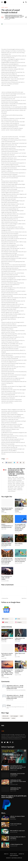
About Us (6, 853)
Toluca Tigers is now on (20, 654)
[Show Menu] (2, 2)
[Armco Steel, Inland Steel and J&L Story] (7, 538)
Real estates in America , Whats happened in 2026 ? (7, 509)
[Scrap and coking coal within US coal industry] (5, 838)
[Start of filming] (21, 538)
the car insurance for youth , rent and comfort (6, 578)
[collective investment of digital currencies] (5, 817)
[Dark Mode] (23, 2)
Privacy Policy (13, 853)
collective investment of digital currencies (17, 817)
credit (6, 7)
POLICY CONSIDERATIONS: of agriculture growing (6, 526)
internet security (5, 718)
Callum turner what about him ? (20, 639)
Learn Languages (14, 716)
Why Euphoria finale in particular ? (7, 639)
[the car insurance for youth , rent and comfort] (7, 571)
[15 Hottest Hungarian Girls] (5, 845)
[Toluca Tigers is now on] (21, 648)
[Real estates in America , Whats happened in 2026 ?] (7, 503)
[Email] (20, 462)
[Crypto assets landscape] (5, 824)
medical (13, 718)
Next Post (24, 598)
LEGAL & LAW (5, 716)
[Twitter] (14, 462)
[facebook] (2, 742)
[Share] (26, 17)
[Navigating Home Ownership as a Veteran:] (21, 503)
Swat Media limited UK (16, 857)
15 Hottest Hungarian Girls (16, 844)
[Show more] (23, 462)
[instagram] (12, 742)
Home (2, 7)
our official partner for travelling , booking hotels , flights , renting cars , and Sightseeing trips (7, 672)
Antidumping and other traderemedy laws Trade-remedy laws (18, 781)
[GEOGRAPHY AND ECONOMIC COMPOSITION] (5, 775)
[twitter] (4, 742)
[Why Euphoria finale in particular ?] (7, 633)
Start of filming (18, 543)
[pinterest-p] (10, 742)
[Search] (26, 2)
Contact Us (21, 853)
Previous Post (5, 598)
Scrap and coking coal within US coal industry (17, 837)
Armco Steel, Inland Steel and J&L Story (6, 544)
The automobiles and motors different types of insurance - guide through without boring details (20, 527)
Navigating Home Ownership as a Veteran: (19, 509)
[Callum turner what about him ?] (21, 633)
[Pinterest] (17, 462)
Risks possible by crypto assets (17, 830)
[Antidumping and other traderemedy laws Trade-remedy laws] (5, 782)
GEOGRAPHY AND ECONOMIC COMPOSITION (17, 774)
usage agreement (14, 855)
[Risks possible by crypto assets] (5, 831)
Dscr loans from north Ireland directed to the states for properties (20, 560)
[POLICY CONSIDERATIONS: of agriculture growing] (7, 519)
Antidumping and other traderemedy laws (15, 788)
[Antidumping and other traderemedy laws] (5, 789)
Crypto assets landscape (16, 823)
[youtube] (7, 742)
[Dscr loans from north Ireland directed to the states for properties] (21, 553)
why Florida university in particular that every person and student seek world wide (7, 561)
